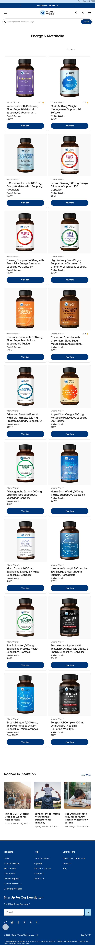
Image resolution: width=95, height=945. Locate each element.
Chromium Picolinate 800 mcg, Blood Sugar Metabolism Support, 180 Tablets (25, 340)
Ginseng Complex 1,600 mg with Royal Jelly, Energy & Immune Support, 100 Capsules (25, 263)
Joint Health (9, 874)
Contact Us (39, 879)
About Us (67, 864)
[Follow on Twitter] (24, 922)
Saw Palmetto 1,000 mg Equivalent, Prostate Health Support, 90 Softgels (22, 648)
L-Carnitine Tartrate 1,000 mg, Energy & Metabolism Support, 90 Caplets (24, 186)
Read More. (25, 943)
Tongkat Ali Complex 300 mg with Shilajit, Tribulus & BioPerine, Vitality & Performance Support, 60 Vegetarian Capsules (67, 729)
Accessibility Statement (74, 859)
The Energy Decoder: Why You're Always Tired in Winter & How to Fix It (76, 818)
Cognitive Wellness (13, 889)
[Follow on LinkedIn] (37, 922)
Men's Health (10, 869)
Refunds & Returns (42, 869)
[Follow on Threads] (31, 922)
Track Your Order (42, 859)
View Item (25, 126)
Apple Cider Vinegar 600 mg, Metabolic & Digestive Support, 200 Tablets (69, 417)
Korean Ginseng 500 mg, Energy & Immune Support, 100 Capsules (69, 186)
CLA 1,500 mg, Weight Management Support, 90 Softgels (66, 109)
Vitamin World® (13, 103)
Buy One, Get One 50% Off (47, 6)
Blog (65, 869)
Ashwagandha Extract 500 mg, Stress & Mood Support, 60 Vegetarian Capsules (24, 495)
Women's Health (11, 864)
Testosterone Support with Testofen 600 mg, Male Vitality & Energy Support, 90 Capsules (69, 648)
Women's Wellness (13, 884)
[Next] (74, 5)
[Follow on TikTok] (5, 922)
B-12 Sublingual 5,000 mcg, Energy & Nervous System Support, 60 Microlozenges (22, 726)
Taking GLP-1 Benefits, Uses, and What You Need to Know (17, 817)
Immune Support (11, 879)
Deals (6, 859)
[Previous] (20, 5)
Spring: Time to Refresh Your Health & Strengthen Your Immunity (47, 818)
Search (86, 22)
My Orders (39, 874)
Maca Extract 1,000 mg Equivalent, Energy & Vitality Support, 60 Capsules (23, 571)
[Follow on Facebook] (18, 922)
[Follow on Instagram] (12, 922)
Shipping (38, 864)
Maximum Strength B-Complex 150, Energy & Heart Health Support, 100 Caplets (69, 571)
